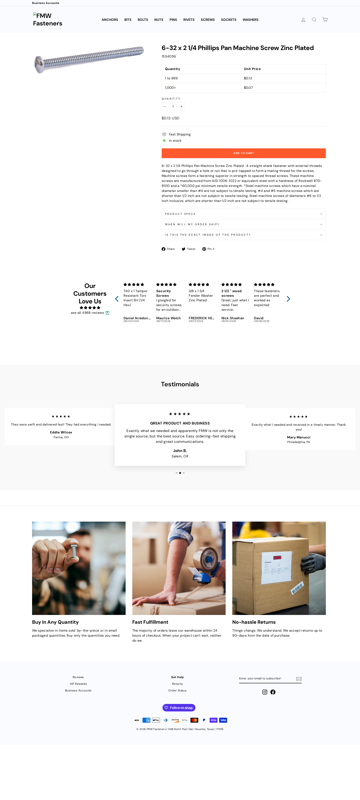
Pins (173, 20)
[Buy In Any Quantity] (79, 568)
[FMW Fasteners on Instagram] (264, 692)
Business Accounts (45, 3)
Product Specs (180, 214)
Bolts (143, 20)
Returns (177, 684)
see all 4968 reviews (87, 312)
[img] (90, 307)
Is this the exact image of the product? (208, 235)
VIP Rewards (78, 684)
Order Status (177, 690)
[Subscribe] (299, 678)
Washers (251, 20)
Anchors (110, 20)
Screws (208, 20)
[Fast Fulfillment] (179, 568)
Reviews (78, 677)
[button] (118, 299)
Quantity (171, 98)
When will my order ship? (192, 224)
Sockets (228, 20)
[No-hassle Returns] (279, 568)
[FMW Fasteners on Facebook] (272, 692)
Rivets (189, 20)
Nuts (158, 20)
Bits (127, 20)
